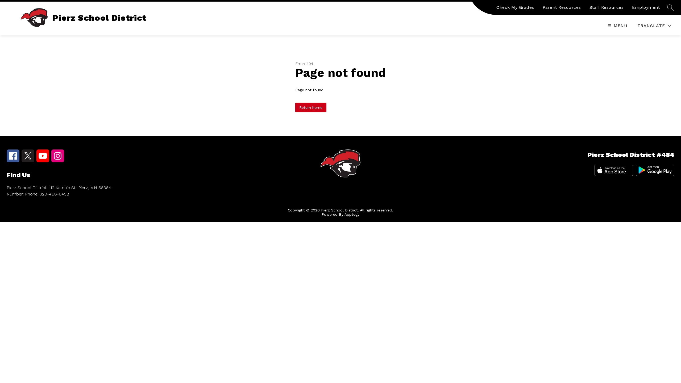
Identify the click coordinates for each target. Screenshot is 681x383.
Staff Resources (606, 7)
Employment (646, 7)
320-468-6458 (54, 194)
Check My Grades (515, 7)
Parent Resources (562, 7)
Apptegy (351, 214)
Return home (310, 107)
